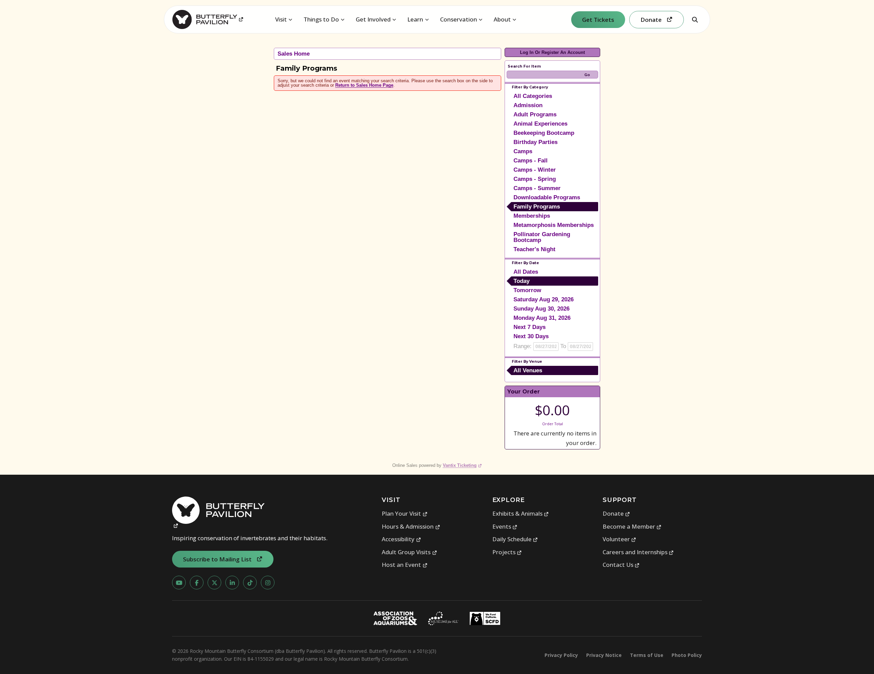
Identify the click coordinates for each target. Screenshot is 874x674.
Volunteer (619, 539)
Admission (527, 105)
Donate (616, 513)
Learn (415, 19)
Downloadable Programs (546, 197)
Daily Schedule (515, 539)
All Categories (532, 96)
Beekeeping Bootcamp (543, 133)
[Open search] (695, 19)
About (502, 19)
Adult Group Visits (409, 552)
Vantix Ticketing (462, 465)
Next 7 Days (529, 327)
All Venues (527, 370)
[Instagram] (267, 582)
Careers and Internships (638, 552)
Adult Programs (534, 114)
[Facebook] (196, 582)
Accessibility (401, 539)
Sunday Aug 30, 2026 (541, 308)
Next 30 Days (531, 336)
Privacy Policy (561, 655)
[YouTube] (179, 582)
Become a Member (632, 526)
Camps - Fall (530, 160)
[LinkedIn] (232, 582)
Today (521, 281)
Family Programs (536, 206)
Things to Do (321, 19)
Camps (522, 151)
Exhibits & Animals (520, 513)
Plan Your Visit (404, 513)
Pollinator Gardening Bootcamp (541, 237)
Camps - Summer (537, 188)
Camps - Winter (534, 170)
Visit (281, 19)
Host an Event (404, 565)
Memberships (531, 216)
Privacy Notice (604, 655)
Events (505, 526)
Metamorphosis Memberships (553, 225)
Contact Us (621, 565)
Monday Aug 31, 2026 (541, 318)
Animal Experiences (540, 123)
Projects (507, 552)
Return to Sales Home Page (364, 85)
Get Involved (373, 19)
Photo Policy (687, 655)
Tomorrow (527, 290)
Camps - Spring (534, 179)
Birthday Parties (535, 142)
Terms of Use (646, 655)
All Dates (525, 272)
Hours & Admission (411, 526)
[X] (214, 582)
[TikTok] (250, 582)
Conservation (458, 19)
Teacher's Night (534, 249)
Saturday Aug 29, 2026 (543, 299)
